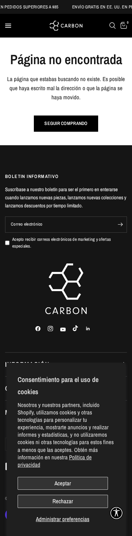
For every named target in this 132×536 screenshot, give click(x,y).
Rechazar (62, 501)
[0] (122, 25)
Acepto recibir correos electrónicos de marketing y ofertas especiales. (61, 242)
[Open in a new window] (41, 328)
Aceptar (62, 483)
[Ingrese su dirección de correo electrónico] (120, 224)
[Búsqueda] (112, 25)
